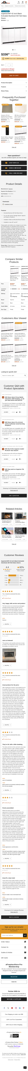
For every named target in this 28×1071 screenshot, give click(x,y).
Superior (11, 188)
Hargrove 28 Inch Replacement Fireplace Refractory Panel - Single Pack (7, 117)
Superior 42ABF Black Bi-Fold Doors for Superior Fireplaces (21, 357)
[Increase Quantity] (11, 65)
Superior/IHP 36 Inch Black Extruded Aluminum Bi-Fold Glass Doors (7, 357)
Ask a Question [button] (14, 495)
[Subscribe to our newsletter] (25, 935)
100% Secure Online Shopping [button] (14, 1024)
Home (2, 5)
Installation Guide (9, 204)
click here (6, 405)
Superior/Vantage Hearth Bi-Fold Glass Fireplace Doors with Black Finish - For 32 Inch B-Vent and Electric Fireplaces (7, 335)
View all (14, 147)
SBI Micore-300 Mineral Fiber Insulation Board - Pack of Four (20, 117)
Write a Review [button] (14, 917)
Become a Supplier (14, 999)
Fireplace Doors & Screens (20, 5)
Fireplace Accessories (9, 5)
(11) (8, 20)
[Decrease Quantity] (7, 65)
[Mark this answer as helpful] (16, 412)
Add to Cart (14, 75)
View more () (14, 490)
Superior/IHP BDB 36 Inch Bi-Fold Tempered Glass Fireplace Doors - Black (20, 138)
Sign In (14, 981)
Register (14, 976)
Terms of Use (10, 1059)
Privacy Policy (17, 1059)
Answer (6, 412)
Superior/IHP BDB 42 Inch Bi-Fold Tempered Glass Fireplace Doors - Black (20, 335)
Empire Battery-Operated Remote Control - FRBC (7, 137)
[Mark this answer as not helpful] (19, 412)
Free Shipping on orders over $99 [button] (14, 1014)
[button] (14, 168)
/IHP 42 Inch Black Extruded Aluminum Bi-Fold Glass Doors (15, 278)
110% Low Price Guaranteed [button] (14, 1019)
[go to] (7, 108)
